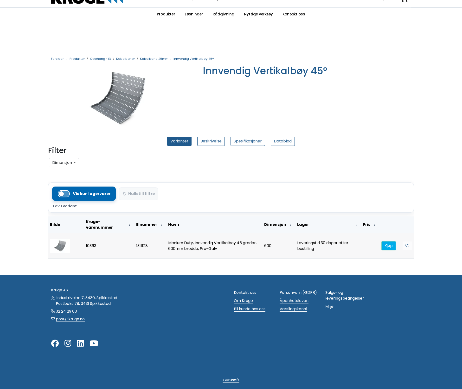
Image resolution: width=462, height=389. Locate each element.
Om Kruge (243, 300)
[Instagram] (67, 343)
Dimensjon (62, 162)
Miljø (329, 306)
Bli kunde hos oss (249, 309)
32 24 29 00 (66, 311)
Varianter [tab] (179, 141)
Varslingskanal (293, 309)
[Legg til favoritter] (407, 245)
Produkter (166, 14)
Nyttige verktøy (258, 14)
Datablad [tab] (283, 141)
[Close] (51, 171)
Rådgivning (223, 14)
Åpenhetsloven (294, 300)
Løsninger (194, 14)
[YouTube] (94, 343)
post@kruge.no (70, 319)
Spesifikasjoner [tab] (248, 141)
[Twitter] (55, 343)
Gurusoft (231, 380)
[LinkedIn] (80, 343)
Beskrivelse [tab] (211, 141)
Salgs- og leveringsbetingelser (344, 295)
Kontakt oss (293, 14)
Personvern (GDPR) (298, 292)
